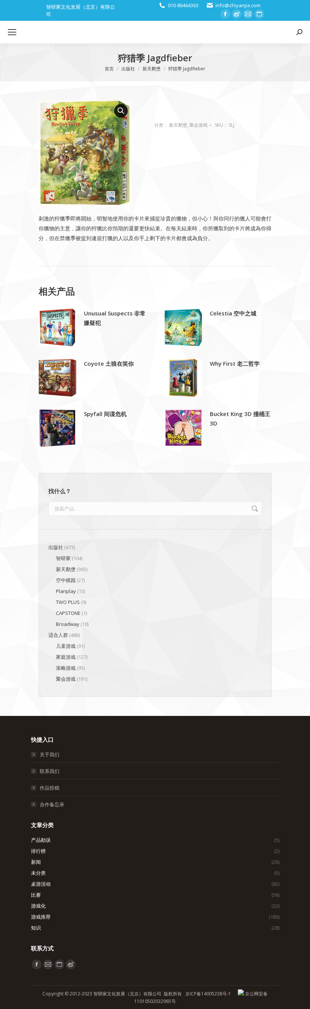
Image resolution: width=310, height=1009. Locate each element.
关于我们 (49, 754)
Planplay (66, 591)
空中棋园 (66, 580)
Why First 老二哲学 (235, 363)
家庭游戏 (66, 657)
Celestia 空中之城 (233, 313)
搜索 (254, 508)
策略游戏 (66, 667)
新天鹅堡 (178, 125)
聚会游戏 (198, 125)
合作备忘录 (52, 804)
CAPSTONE (68, 613)
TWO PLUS (68, 602)
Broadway (67, 624)
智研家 (63, 558)
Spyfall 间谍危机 (105, 414)
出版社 (55, 547)
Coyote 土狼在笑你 (109, 363)
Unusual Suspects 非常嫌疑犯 (115, 317)
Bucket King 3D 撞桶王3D (240, 418)
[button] (121, 111)
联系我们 (49, 771)
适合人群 (58, 635)
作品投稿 (49, 787)
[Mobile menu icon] (12, 32)
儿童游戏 (66, 646)
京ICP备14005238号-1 (208, 993)
